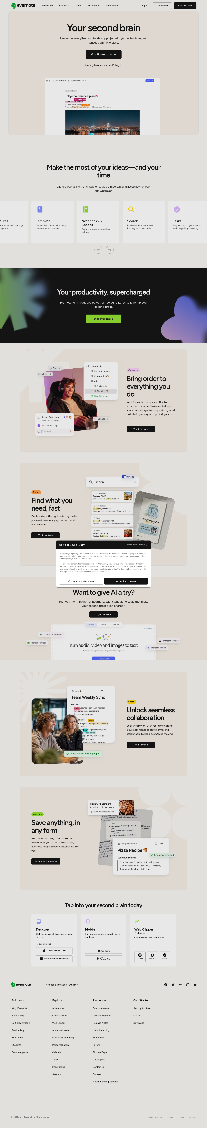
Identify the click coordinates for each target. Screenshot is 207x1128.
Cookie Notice (103, 572)
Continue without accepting (137, 545)
